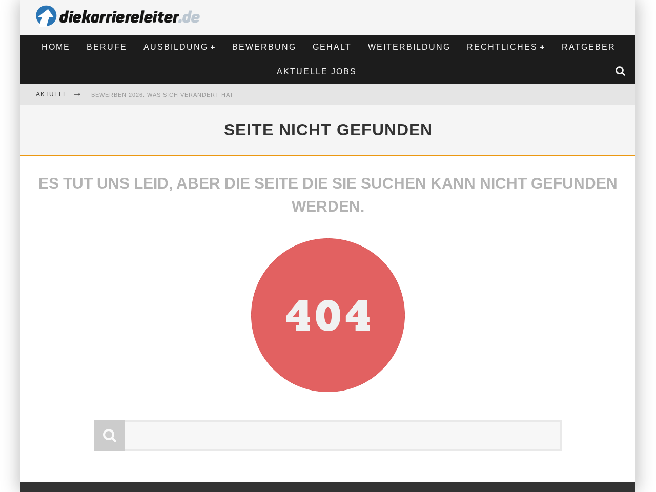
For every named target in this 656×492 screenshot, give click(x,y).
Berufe (107, 47)
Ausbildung (176, 47)
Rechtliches (502, 47)
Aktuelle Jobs (317, 71)
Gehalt (332, 47)
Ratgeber (589, 47)
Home (56, 47)
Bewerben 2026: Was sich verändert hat (162, 95)
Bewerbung (264, 47)
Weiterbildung (409, 47)
